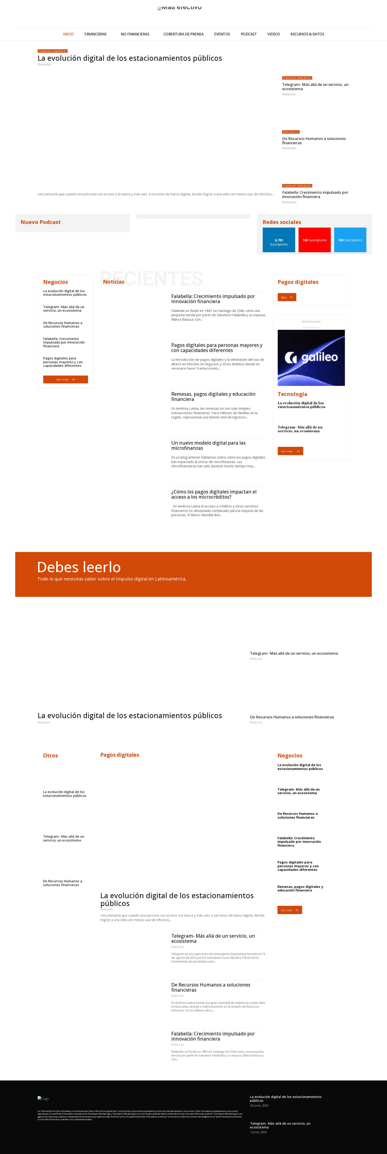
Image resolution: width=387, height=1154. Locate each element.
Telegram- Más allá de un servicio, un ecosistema (315, 86)
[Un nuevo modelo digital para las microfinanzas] (133, 458)
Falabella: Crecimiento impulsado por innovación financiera (315, 194)
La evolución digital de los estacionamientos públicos (130, 58)
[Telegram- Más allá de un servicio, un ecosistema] (315, 64)
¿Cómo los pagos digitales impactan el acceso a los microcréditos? (214, 494)
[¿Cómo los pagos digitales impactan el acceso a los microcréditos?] (133, 507)
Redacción (44, 64)
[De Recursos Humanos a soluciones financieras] (315, 118)
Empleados (291, 132)
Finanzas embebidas (53, 51)
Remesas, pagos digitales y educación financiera (213, 396)
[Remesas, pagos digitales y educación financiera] (133, 409)
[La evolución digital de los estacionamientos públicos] (156, 128)
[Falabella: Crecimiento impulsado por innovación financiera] (315, 172)
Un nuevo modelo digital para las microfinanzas (208, 445)
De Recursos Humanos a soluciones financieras (314, 140)
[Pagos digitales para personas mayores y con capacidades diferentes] (133, 360)
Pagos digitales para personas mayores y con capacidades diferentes (63, 362)
